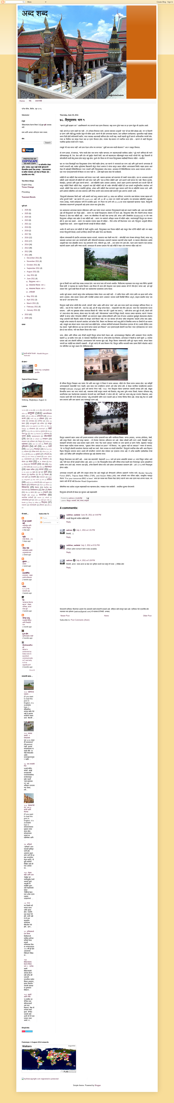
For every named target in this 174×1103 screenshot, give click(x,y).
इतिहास (41, 418)
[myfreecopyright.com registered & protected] (40, 1079)
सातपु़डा (33, 495)
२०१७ (30, 410)
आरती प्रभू (33, 418)
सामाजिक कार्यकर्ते (27, 497)
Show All (32, 670)
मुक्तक (27, 472)
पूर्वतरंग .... (25, 562)
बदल (30, 461)
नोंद (30, 101)
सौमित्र (36, 502)
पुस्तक (31, 454)
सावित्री (47, 497)
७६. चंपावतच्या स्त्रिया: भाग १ (35, 289)
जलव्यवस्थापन (36, 436)
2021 (27, 224)
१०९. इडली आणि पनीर (27, 996)
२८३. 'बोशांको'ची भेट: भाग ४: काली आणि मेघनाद (29, 808)
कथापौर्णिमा (25, 573)
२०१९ (37, 410)
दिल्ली (46, 444)
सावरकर (39, 497)
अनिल (23, 413)
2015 (27, 241)
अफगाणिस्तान (47, 413)
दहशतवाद (25, 444)
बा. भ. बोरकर (42, 461)
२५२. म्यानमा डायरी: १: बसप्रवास (28, 735)
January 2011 (32, 310)
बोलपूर (26, 464)
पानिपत (44, 451)
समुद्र (38, 492)
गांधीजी (36, 431)
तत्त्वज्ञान (45, 439)
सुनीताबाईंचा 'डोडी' (27, 636)
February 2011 (32, 307)
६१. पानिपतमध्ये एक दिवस (29, 932)
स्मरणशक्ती (33, 505)
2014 (27, 244)
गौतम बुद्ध (24, 433)
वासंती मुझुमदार (46, 482)
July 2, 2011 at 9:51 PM (90, 545)
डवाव (28, 439)
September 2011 (33, 268)
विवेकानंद (25, 487)
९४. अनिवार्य (28, 844)
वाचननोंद (37, 482)
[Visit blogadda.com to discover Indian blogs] (27, 1032)
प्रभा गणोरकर (31, 456)
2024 (27, 217)
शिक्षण (50, 490)
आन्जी (24, 418)
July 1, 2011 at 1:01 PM (85, 530)
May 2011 (31, 296)
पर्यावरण (26, 451)
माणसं (81, 500)
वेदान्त (37, 487)
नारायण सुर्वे (29, 449)
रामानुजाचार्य (27, 479)
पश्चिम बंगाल (35, 451)
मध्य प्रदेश (27, 467)
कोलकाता (32, 428)
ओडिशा (47, 421)
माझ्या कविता (30, 469)
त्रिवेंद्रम (47, 441)
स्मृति (24, 537)
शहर (43, 490)
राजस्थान (42, 477)
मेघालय (24, 474)
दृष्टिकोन (25, 446)
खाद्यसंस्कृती (42, 428)
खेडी (50, 428)
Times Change (28, 187)
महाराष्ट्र (48, 467)
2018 (27, 231)
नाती (50, 446)
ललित (49, 479)
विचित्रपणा (33, 485)
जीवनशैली (48, 436)
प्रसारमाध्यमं (28, 459)
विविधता (47, 485)
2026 (27, 210)
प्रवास (39, 456)
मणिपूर (50, 464)
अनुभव (31, 413)
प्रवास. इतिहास (48, 456)
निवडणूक (37, 449)
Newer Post (65, 616)
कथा (23, 423)
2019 (27, 227)
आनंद (48, 416)
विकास (24, 485)
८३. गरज (27, 903)
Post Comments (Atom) (80, 620)
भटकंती (74, 500)
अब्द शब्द (35, 13)
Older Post (147, 616)
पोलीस (23, 456)
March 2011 (31, 303)
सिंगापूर (30, 502)
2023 (27, 220)
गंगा (27, 431)
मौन (40, 474)
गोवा (49, 431)
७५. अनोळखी (30, 292)
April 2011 (31, 300)
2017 (27, 234)
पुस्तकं (38, 454)
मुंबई (33, 472)
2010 (27, 314)
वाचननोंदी (38, 101)
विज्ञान (41, 485)
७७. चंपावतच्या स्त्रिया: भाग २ (35, 285)
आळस (24, 564)
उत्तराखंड (31, 421)
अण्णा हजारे (45, 410)
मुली (45, 472)
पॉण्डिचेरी (46, 454)
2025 (27, 213)
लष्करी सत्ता (29, 482)
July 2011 (31, 275)
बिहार (50, 461)
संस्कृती (86, 500)
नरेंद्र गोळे (25, 548)
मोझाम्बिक (32, 474)
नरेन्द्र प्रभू (26, 618)
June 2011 (31, 279)
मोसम (24, 587)
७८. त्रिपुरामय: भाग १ (33, 282)
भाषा (78, 500)
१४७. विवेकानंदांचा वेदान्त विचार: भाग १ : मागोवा (28, 963)
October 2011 (32, 265)
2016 (27, 238)
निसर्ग (45, 449)
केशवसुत (24, 428)
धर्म (35, 446)
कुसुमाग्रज (35, 426)
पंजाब (50, 449)
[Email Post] (87, 498)
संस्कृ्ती (24, 495)
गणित (31, 431)
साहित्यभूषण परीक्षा (45, 500)
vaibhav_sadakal (73, 515)
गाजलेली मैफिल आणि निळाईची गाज (26, 622)
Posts (44, 518)
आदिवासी (40, 416)
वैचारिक (46, 487)
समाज (32, 492)
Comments (46, 522)
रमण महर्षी (25, 477)
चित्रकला (38, 433)
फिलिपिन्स (46, 459)
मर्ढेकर (40, 467)
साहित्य (36, 500)
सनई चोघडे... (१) (27, 539)
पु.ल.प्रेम (25, 634)
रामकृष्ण (50, 477)
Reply (68, 522)
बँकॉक (23, 461)
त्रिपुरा (69, 500)
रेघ (23, 600)
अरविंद (27, 416)
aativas (69, 530)
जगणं (24, 436)
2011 (27, 255)
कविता (42, 423)
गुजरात (43, 431)
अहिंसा (32, 416)
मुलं (39, 472)
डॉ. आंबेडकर (36, 439)
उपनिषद (40, 421)
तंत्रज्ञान (24, 441)
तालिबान (32, 441)
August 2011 (32, 272)
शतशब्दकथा (34, 490)
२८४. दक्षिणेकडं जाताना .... (29, 693)
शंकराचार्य (24, 490)
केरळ (48, 426)
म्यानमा (46, 474)
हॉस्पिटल (49, 505)
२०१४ (24, 410)
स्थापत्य (24, 505)
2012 (27, 251)
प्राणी (37, 459)
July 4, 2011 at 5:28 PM (85, 560)
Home (22, 101)
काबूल (50, 423)
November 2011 (33, 261)
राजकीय (33, 477)
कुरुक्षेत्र (27, 426)
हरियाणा (41, 505)
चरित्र (31, 433)
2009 (27, 318)
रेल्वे (43, 479)
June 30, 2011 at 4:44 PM (91, 515)
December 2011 (33, 258)
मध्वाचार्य (35, 467)
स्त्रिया (44, 502)
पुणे (26, 454)
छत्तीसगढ (46, 433)
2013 (27, 248)
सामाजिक (42, 495)
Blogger (98, 1085)
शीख (27, 492)
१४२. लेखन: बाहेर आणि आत (29, 874)
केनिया (42, 426)
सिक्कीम (24, 502)
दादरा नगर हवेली (36, 444)
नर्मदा (43, 446)
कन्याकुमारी (33, 423)
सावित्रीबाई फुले (26, 500)
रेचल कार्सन (36, 479)
